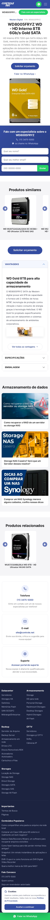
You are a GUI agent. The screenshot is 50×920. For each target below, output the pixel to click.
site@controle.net (25, 632)
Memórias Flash (9, 707)
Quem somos (7, 880)
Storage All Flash (9, 792)
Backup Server (8, 735)
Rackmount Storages (36, 707)
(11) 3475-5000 (25, 600)
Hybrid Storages (34, 714)
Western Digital (16, 20)
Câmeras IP (32, 743)
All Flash (30, 718)
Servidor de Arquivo (11, 731)
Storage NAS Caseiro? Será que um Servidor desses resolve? (22, 462)
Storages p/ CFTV (35, 735)
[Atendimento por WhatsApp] (39, 4)
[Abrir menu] (45, 4)
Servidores (7, 695)
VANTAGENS (12, 264)
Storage (30, 695)
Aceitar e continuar (25, 907)
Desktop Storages (35, 711)
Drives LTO (7, 746)
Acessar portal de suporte (25, 665)
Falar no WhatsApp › (25, 74)
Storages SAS (8, 789)
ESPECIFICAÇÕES (14, 357)
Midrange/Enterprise (11, 714)
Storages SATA (8, 785)
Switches (6, 703)
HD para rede (33, 699)
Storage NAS (7, 777)
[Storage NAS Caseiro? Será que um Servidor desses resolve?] (25, 444)
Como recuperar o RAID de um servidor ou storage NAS (24, 424)
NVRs (29, 739)
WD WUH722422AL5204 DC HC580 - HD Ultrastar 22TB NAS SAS (20, 230)
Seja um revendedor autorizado (16, 884)
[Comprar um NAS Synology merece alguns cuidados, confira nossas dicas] (25, 483)
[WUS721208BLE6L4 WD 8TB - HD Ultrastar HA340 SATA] (20, 547)
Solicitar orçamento (25, 66)
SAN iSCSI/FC (8, 711)
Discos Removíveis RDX (12, 750)
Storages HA (7, 699)
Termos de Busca (9, 810)
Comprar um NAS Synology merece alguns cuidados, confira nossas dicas (23, 501)
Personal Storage (34, 703)
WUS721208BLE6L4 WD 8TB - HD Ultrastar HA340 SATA (20, 566)
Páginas (5, 814)
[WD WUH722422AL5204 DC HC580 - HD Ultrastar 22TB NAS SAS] (20, 211)
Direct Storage (8, 781)
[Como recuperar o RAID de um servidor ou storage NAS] (25, 406)
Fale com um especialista (33, 12)
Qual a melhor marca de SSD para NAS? (19, 866)
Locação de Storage (10, 773)
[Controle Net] (8, 4)
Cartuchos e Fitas (10, 760)
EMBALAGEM (12, 367)
